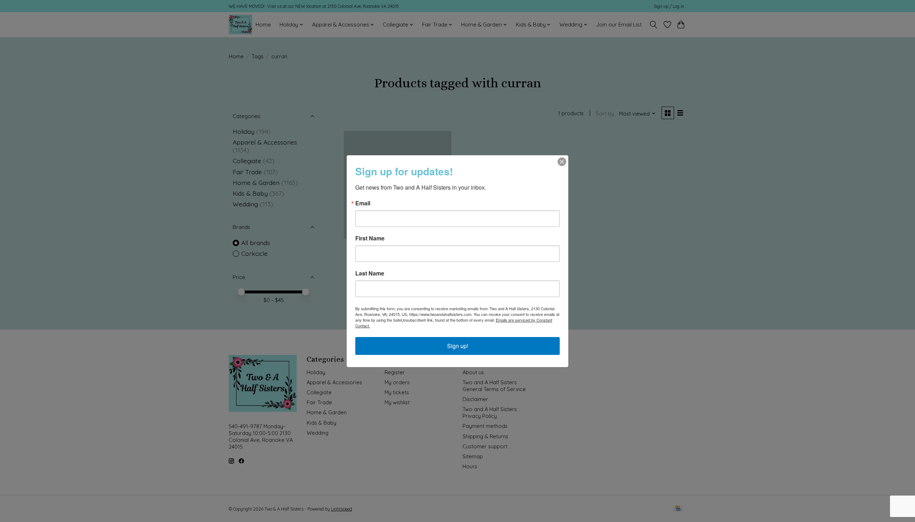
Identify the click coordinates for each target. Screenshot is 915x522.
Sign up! (457, 346)
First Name (370, 238)
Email (362, 203)
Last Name (369, 273)
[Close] (562, 161)
